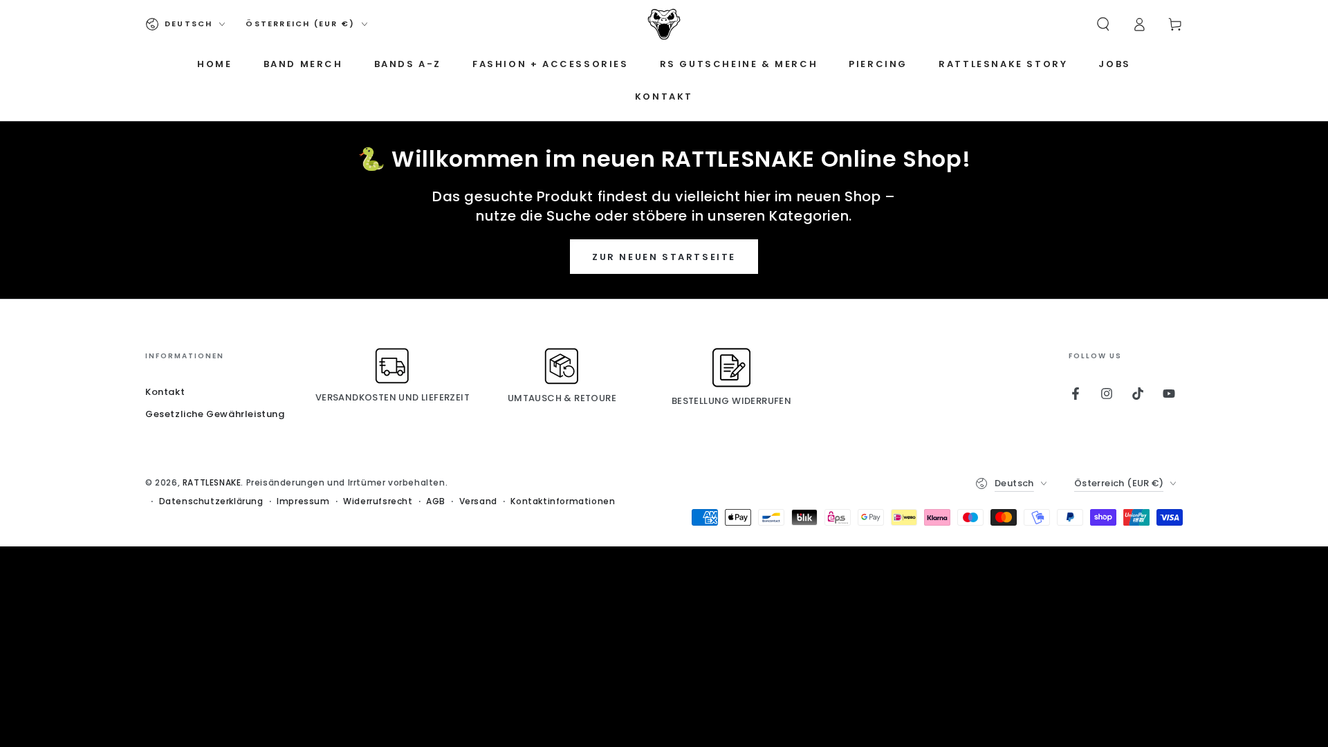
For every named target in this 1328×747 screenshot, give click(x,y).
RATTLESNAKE (212, 482)
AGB (435, 501)
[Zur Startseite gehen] (664, 24)
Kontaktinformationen (562, 501)
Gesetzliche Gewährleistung (215, 414)
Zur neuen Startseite (664, 257)
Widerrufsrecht (377, 501)
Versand (478, 501)
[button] (1103, 24)
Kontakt (165, 391)
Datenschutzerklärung (211, 501)
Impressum (303, 501)
